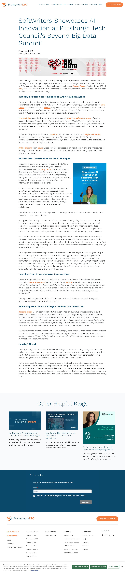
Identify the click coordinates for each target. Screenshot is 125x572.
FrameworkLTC (26, 51)
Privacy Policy (34, 570)
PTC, (21, 89)
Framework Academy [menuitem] (71, 553)
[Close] (122, 567)
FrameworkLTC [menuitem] (13, 532)
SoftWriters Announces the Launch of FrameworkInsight (24, 434)
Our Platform (44, 4)
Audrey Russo (79, 86)
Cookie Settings (113, 566)
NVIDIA (69, 282)
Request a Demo (114, 4)
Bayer (40, 148)
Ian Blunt (54, 134)
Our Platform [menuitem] (12, 536)
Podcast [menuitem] (85, 542)
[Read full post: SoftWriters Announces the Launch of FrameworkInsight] (25, 429)
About (101, 4)
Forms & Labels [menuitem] (69, 535)
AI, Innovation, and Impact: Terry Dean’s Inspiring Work (98, 448)
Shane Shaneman (36, 282)
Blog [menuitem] (84, 539)
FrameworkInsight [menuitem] (32, 539)
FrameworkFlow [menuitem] (31, 546)
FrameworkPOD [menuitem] (31, 553)
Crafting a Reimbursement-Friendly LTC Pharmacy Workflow (61, 436)
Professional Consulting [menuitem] (71, 539)
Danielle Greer (25, 312)
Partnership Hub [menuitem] (50, 535)
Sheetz (47, 107)
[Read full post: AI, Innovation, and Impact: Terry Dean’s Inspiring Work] (99, 443)
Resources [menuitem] (87, 532)
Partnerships (68, 4)
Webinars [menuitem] (86, 546)
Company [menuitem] (10, 544)
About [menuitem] (9, 540)
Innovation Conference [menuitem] (14, 547)
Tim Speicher (25, 118)
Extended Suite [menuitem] (32, 532)
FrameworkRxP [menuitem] (31, 556)
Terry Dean (45, 169)
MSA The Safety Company (79, 118)
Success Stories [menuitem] (88, 535)
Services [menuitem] (67, 532)
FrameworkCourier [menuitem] (32, 549)
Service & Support (81, 4)
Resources (93, 4)
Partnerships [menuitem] (50, 532)
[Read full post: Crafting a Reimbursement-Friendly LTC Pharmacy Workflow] (62, 429)
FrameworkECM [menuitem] (31, 535)
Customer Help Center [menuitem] (71, 549)
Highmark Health (93, 134)
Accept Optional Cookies (80, 566)
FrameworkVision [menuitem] (31, 542)
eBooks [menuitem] (85, 549)
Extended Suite (56, 4)
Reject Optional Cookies (98, 566)
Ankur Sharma (25, 148)
